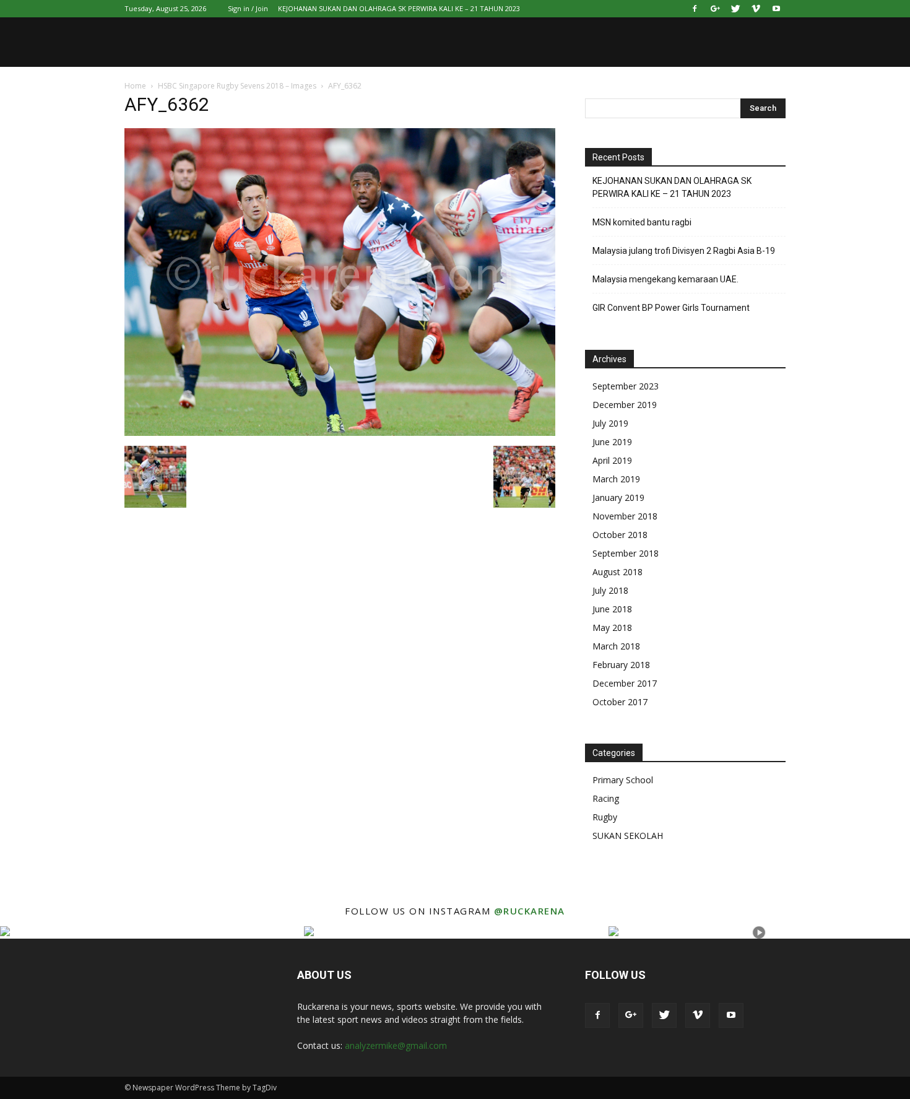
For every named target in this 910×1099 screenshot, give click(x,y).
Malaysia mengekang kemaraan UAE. (665, 279)
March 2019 (616, 479)
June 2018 (612, 609)
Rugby (604, 817)
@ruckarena (529, 911)
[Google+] (715, 8)
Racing (605, 798)
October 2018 (620, 535)
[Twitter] (735, 8)
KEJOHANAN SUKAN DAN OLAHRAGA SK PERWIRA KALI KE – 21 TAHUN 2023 (399, 8)
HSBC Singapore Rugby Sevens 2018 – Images (237, 85)
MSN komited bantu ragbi (641, 222)
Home (135, 85)
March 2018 (616, 646)
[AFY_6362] (339, 433)
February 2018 (621, 665)
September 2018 (625, 553)
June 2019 (612, 442)
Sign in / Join (248, 8)
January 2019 (618, 497)
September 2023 (625, 386)
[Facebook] (694, 8)
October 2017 (620, 702)
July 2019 (610, 423)
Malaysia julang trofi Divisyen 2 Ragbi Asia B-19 (683, 251)
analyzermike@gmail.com (396, 1045)
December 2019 (624, 404)
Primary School (622, 780)
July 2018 (610, 590)
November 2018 (624, 516)
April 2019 (612, 460)
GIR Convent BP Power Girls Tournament (671, 308)
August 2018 (617, 572)
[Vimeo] (756, 8)
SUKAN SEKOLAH (627, 835)
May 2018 (612, 627)
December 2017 (624, 683)
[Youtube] (776, 8)
